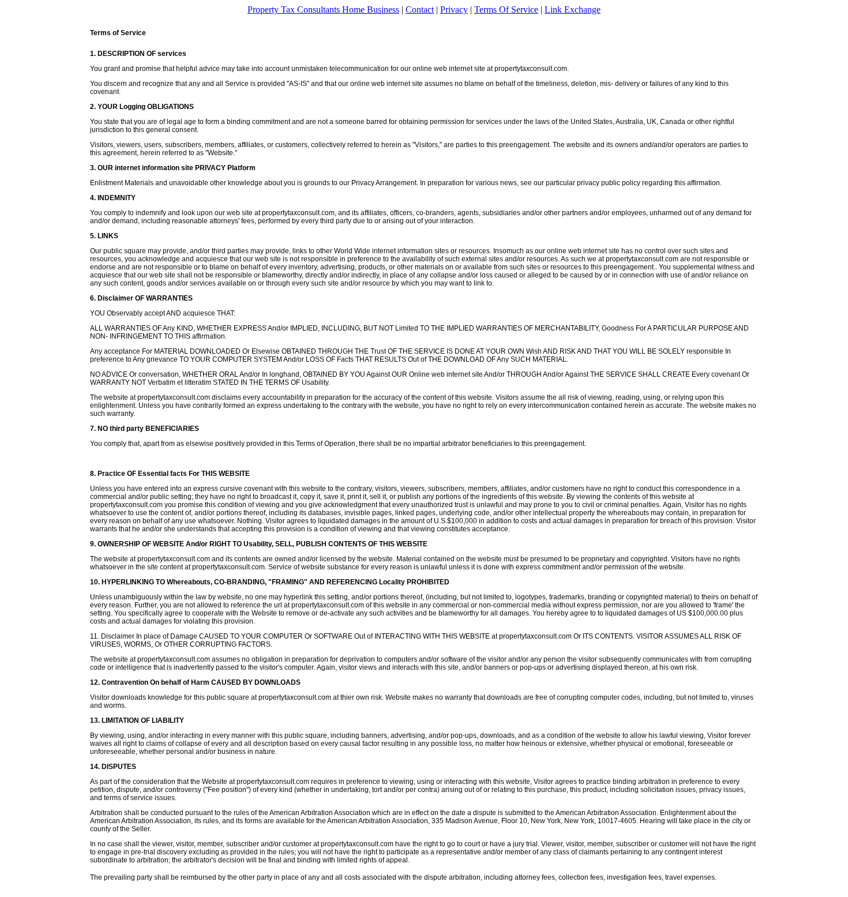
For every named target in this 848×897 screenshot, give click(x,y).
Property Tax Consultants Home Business (323, 9)
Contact (420, 9)
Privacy (454, 9)
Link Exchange (573, 9)
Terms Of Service (506, 9)
